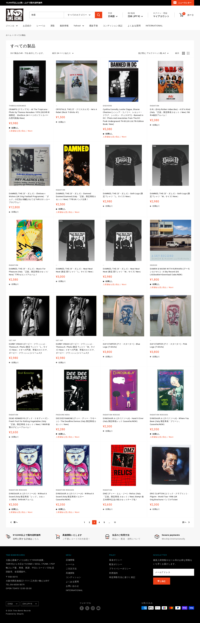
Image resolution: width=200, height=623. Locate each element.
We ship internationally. (174, 539)
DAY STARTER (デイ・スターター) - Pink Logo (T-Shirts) (168, 345)
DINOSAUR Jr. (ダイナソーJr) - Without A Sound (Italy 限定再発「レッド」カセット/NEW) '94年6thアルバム (28, 496)
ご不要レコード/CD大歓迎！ (76, 539)
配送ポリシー (115, 564)
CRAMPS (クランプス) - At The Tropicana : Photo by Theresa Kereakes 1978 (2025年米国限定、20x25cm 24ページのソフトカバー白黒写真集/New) (29, 113)
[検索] (98, 15)
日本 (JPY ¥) (27, 604)
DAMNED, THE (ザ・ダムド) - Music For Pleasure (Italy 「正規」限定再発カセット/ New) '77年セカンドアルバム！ (28, 272)
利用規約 (113, 573)
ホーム (8, 35)
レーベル (41, 25)
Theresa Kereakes (17, 106)
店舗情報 (70, 560)
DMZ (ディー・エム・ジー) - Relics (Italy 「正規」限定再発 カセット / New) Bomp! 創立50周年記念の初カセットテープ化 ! (123, 496)
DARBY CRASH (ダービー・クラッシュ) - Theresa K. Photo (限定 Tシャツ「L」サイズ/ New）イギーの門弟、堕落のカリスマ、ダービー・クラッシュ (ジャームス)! (29, 348)
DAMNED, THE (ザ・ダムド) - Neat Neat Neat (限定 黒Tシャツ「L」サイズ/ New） (75, 270)
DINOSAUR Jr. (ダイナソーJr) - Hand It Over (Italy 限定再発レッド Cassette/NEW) (123, 419)
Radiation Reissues (159, 415)
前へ (16, 522)
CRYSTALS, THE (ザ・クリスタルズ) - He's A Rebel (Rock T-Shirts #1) (76, 110)
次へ (184, 522)
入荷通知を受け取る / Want (21, 131)
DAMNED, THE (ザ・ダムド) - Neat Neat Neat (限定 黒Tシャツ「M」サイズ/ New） (122, 270)
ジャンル (10, 25)
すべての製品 (20, 35)
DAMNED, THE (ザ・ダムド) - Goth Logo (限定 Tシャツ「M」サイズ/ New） (170, 195)
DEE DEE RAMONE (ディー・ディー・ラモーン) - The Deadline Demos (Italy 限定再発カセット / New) (76, 421)
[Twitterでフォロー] (87, 608)
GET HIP (12, 340)
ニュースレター (185, 3)
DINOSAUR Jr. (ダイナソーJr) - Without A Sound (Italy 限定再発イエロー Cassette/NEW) (75, 496)
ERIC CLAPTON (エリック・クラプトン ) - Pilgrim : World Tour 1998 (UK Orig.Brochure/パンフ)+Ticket (169, 496)
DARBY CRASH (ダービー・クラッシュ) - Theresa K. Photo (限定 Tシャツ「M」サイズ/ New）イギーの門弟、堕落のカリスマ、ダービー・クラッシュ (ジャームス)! (76, 348)
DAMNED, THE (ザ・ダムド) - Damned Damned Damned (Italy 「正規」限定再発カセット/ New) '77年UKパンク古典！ (76, 196)
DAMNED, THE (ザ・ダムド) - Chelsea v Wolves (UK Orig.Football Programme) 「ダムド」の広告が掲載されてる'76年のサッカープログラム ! (29, 197)
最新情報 (64, 25)
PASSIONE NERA (63, 415)
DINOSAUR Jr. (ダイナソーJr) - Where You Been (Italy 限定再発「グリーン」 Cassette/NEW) (169, 421)
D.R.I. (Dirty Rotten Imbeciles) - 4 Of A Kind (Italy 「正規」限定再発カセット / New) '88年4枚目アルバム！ (170, 112)
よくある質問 (134, 25)
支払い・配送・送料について (126, 539)
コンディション (73, 577)
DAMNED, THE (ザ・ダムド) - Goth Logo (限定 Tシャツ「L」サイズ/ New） (123, 195)
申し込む (162, 581)
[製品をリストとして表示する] (188, 53)
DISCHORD (107, 106)
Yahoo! (77, 25)
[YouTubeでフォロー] (98, 608)
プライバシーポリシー (120, 568)
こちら (35, 539)
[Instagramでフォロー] (93, 608)
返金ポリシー (115, 560)
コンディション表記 (112, 25)
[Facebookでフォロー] (82, 608)
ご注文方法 (71, 568)
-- (56, 106)
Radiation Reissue (111, 415)
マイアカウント (161, 16)
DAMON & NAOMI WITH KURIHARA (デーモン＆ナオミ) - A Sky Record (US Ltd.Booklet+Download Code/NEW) (170, 272)
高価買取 (70, 573)
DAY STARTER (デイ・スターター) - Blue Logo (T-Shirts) (121, 345)
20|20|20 (153, 265)
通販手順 (93, 25)
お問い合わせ (72, 586)
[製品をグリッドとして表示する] (183, 53)
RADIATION (154, 106)
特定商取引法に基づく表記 (122, 577)
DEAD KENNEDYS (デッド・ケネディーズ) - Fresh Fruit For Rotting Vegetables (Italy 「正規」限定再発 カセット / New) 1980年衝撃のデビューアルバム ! (29, 422)
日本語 (10, 604)
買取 (53, 25)
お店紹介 (27, 25)
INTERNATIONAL (154, 25)
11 (115, 522)
